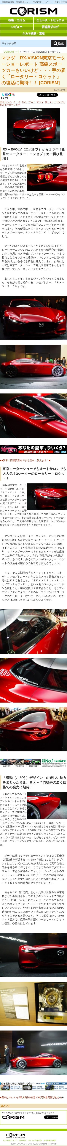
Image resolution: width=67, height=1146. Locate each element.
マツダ (40, 102)
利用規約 (22, 1140)
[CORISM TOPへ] (33, 12)
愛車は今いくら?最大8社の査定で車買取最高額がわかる (31, 1097)
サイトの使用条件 (35, 1140)
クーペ (17, 102)
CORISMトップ (11, 52)
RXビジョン (6, 102)
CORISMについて (10, 1140)
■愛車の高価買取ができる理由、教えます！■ (25, 460)
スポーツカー (28, 102)
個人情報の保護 (50, 1140)
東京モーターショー (10, 104)
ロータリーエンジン (55, 102)
